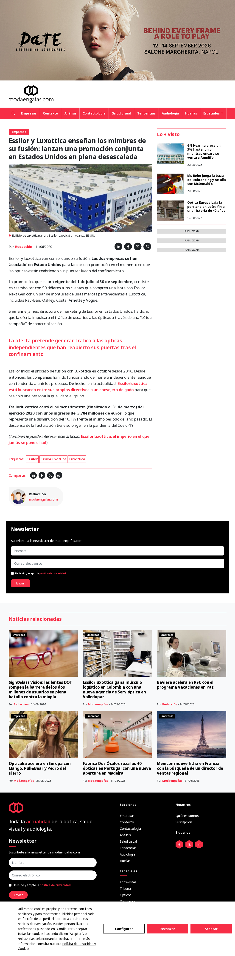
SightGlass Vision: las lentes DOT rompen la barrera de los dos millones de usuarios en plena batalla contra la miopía (40, 689)
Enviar (20, 583)
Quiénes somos (187, 815)
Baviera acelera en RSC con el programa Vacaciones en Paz (185, 685)
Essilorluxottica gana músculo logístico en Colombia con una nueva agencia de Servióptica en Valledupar (114, 689)
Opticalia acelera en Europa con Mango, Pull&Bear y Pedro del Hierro (40, 768)
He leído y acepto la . (41, 573)
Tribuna (125, 888)
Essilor (32, 459)
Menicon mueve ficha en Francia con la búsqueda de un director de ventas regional (190, 768)
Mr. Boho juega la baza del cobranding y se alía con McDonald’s (206, 179)
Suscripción (184, 822)
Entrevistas (128, 882)
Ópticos (125, 895)
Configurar (124, 929)
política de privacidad (52, 573)
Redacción (23, 246)
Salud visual (121, 113)
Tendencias (146, 113)
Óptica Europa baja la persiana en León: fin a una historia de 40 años (206, 206)
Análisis (70, 113)
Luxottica (77, 459)
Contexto (50, 113)
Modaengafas (98, 704)
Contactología (94, 113)
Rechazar (167, 929)
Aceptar (211, 929)
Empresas (28, 113)
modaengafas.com (43, 499)
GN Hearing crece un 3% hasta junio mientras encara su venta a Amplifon (204, 151)
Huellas (191, 113)
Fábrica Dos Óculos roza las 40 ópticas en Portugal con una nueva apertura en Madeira (117, 768)
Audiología (170, 113)
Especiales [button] (212, 113)
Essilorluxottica (53, 459)
